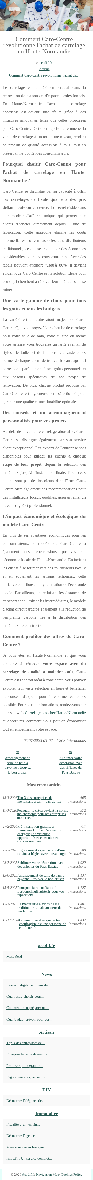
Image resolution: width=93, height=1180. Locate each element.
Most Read (14, 956)
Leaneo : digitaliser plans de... (28, 985)
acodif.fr (46, 63)
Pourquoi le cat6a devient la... (28, 1054)
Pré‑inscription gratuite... (24, 1066)
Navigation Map (47, 1174)
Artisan (44, 69)
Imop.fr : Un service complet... (29, 1158)
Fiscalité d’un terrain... (23, 1124)
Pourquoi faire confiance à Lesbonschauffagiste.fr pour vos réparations (40, 891)
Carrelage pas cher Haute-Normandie (55, 713)
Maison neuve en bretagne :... (28, 1147)
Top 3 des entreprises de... (25, 1043)
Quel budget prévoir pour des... (29, 1019)
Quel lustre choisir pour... (25, 996)
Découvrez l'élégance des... (26, 1101)
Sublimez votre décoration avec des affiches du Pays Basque (70, 765)
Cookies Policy (71, 1174)
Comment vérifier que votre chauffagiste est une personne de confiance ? (42, 923)
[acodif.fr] (46, 15)
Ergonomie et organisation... (27, 1077)
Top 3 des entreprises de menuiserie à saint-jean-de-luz (39, 799)
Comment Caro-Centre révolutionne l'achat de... (44, 75)
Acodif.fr (28, 1174)
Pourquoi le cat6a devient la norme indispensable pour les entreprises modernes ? (42, 814)
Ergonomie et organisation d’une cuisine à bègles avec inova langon (42, 852)
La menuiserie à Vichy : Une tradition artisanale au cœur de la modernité (41, 907)
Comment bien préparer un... (27, 1008)
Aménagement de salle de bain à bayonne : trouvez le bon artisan (18, 765)
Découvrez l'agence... (22, 1136)
